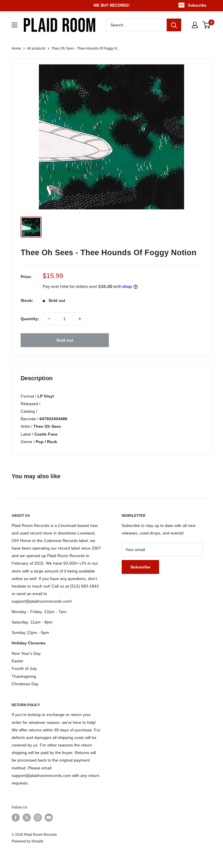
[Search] (174, 25)
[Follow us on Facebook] (16, 817)
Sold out (64, 340)
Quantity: (30, 318)
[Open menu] (14, 25)
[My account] (195, 25)
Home (16, 48)
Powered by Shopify (27, 841)
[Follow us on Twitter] (27, 817)
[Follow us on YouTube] (49, 817)
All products (36, 48)
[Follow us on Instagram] (38, 817)
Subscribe (197, 5)
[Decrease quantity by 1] (49, 319)
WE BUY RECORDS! (111, 5)
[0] (206, 24)
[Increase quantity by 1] (80, 319)
